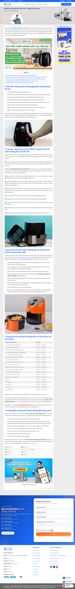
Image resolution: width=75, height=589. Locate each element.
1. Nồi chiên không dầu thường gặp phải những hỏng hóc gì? (20, 75)
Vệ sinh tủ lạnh (36, 572)
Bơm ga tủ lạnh (36, 574)
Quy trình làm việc (54, 563)
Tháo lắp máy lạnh (37, 561)
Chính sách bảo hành (54, 553)
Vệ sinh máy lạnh (36, 553)
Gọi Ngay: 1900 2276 (8, 533)
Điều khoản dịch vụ (54, 550)
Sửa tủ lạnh (35, 569)
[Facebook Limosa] (51, 567)
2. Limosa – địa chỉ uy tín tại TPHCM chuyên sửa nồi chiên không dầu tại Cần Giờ (26, 77)
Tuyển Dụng (69, 1)
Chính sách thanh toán (55, 558)
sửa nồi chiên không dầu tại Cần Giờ (19, 28)
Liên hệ (45, 4)
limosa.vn (30, 443)
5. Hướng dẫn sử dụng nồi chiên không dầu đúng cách (19, 82)
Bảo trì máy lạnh (36, 558)
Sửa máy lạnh (35, 550)
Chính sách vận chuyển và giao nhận (58, 555)
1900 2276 (9, 558)
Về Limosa (27, 4)
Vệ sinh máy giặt (36, 566)
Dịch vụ (33, 4)
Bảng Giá (39, 4)
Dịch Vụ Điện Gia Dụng (13, 10)
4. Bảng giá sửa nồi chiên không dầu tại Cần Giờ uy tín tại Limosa (21, 81)
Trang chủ (6, 10)
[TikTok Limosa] (54, 567)
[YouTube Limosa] (57, 567)
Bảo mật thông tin (54, 561)
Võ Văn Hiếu (16, 563)
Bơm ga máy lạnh (36, 555)
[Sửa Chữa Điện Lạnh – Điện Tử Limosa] (13, 4)
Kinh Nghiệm (62, 1)
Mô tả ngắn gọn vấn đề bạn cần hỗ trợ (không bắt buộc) (45, 521)
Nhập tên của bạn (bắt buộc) (41, 507)
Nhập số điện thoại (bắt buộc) (41, 512)
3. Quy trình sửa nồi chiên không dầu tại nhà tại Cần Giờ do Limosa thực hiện (25, 79)
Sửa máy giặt (35, 563)
